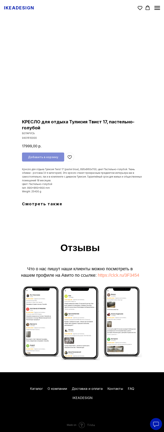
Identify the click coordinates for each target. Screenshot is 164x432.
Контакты (115, 389)
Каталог (36, 389)
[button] (140, 7)
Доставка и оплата (87, 389)
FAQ (131, 389)
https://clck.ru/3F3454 (118, 275)
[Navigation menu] (157, 8)
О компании (57, 389)
